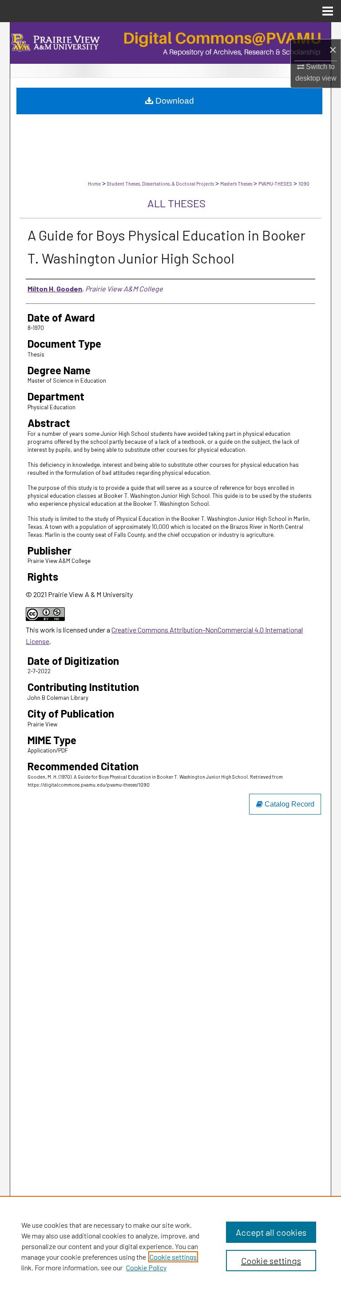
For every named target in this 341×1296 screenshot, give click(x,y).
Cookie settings (173, 1257)
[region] (170, 1246)
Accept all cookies (271, 1232)
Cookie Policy (146, 1267)
